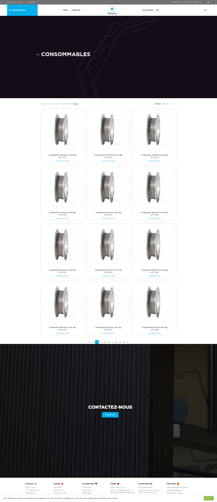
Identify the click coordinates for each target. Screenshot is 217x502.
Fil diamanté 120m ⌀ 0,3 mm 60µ (62, 212)
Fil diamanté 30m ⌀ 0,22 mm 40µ (62, 327)
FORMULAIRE (110, 415)
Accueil (43, 104)
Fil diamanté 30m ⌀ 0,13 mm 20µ (154, 212)
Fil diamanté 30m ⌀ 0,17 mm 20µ (108, 270)
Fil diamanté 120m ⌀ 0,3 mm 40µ (154, 155)
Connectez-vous (62, 161)
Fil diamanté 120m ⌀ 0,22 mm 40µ (108, 155)
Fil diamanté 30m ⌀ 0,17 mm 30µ (154, 270)
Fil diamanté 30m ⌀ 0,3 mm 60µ (154, 327)
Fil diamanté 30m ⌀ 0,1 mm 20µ (108, 212)
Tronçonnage (53, 104)
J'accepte (208, 498)
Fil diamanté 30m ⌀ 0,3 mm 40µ (108, 327)
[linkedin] (208, 2)
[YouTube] (205, 2)
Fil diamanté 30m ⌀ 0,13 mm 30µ (62, 270)
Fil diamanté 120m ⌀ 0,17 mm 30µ (62, 155)
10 (124, 342)
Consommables (65, 104)
